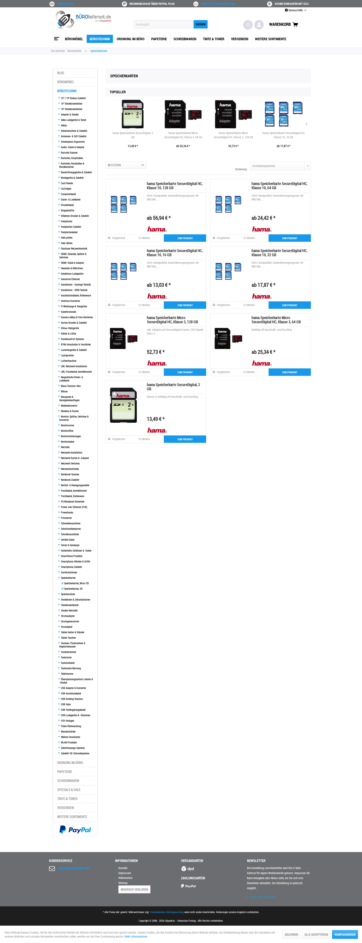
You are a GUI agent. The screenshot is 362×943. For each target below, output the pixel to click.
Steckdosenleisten (69, 605)
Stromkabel (66, 626)
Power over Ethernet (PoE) (73, 507)
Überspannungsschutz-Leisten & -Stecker (76, 680)
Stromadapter (67, 615)
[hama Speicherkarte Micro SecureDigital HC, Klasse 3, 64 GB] (183, 114)
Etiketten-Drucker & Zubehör (74, 215)
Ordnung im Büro (70, 762)
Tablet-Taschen (68, 637)
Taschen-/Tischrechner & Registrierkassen (72, 644)
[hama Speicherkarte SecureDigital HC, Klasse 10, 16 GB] (123, 271)
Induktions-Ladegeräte (71, 273)
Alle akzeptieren (316, 934)
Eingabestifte (67, 210)
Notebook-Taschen (69, 474)
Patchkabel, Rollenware (72, 496)
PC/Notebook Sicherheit (72, 501)
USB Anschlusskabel (70, 693)
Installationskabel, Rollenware (75, 295)
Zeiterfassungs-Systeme (72, 747)
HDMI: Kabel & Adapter (72, 262)
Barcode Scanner (69, 152)
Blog (60, 73)
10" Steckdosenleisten (71, 103)
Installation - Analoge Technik (75, 284)
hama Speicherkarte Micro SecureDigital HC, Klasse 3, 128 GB (233, 135)
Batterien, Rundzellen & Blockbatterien (71, 165)
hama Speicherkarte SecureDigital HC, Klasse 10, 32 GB (283, 135)
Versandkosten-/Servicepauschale (166, 912)
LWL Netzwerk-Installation (73, 366)
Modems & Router (69, 411)
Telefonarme (66, 673)
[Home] (56, 37)
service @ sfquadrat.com (218, 4)
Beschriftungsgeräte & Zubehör (76, 172)
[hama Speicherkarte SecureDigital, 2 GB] (133, 114)
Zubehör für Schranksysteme (74, 753)
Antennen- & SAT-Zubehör (73, 136)
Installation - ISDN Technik (73, 290)
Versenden (65, 807)
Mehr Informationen (136, 936)
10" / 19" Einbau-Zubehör (73, 98)
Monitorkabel (67, 441)
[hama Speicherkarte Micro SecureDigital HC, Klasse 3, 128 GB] (233, 114)
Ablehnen (291, 934)
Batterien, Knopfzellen (71, 158)
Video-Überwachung (70, 726)
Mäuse (63, 391)
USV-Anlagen (67, 720)
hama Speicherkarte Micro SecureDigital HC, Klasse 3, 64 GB (183, 135)
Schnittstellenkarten (70, 528)
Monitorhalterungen (70, 436)
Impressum (124, 873)
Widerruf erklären (134, 889)
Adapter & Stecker (69, 114)
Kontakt (122, 868)
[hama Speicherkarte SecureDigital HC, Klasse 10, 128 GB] (123, 204)
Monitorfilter (67, 430)
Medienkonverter (68, 405)
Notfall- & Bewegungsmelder (74, 485)
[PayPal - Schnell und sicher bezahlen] (75, 829)
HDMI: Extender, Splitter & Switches (73, 255)
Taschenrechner (68, 652)
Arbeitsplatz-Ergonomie (72, 141)
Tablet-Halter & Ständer (72, 632)
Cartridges (65, 188)
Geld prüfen (66, 237)
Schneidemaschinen (70, 523)
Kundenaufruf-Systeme (72, 339)
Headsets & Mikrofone (71, 268)
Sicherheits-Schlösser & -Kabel (75, 550)
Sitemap (123, 883)
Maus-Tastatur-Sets (70, 386)
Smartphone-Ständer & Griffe (75, 561)
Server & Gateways (69, 545)
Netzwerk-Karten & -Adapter (74, 458)
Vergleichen (118, 238)
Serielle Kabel (67, 539)
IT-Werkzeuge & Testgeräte (73, 306)
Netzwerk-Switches (70, 463)
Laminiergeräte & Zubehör (73, 349)
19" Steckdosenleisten (71, 109)
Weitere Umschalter (70, 737)
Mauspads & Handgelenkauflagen (69, 398)
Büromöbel (65, 82)
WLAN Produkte (68, 742)
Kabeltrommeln (68, 311)
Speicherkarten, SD (72, 588)
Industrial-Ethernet (70, 279)
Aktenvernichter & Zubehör (73, 130)
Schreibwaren (68, 780)
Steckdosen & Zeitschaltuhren (75, 599)
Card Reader (66, 183)
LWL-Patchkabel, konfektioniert (76, 371)
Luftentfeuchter (68, 360)
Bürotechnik (67, 91)
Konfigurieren (345, 934)
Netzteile (65, 447)
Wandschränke (67, 731)
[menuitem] (171, 24)
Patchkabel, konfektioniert (73, 490)
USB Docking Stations (71, 698)
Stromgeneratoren (69, 621)
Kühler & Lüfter (68, 333)
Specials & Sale (68, 789)
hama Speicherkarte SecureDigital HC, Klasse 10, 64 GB (279, 185)
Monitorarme (67, 425)
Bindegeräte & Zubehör (72, 177)
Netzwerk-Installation (71, 452)
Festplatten (66, 221)
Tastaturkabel (67, 662)
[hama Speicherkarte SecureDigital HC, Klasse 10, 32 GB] (284, 114)
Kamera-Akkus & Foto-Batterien (76, 317)
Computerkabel (68, 194)
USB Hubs (65, 704)
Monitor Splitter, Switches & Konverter (74, 418)
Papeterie (64, 771)
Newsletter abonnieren (263, 897)
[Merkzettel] (248, 25)
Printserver (66, 517)
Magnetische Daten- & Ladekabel (71, 378)
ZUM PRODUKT (185, 238)
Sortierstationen (68, 572)
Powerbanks (66, 512)
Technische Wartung (70, 668)
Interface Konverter (70, 300)
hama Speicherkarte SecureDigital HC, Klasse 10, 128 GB (175, 185)
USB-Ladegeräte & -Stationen (75, 715)
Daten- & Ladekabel (70, 199)
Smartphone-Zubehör (71, 566)
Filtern (115, 165)
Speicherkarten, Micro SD (75, 583)
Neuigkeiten (66, 4)
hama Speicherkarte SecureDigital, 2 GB (132, 135)
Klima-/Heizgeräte (69, 328)
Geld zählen (66, 243)
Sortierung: (241, 169)
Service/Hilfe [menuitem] (295, 10)
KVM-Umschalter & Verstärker (75, 344)
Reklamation (125, 878)
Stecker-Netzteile (69, 610)
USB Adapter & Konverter (73, 688)
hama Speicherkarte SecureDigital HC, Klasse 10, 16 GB (175, 252)
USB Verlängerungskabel (72, 709)
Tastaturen (66, 657)
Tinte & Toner (67, 798)
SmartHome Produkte (71, 556)
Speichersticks (67, 594)
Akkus (63, 125)
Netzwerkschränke (69, 468)
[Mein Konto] (259, 25)
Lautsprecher (67, 355)
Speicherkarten (68, 577)
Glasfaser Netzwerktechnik (73, 248)
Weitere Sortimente (72, 816)
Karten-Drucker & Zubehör (73, 322)
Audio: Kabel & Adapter (72, 147)
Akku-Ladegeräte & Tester (73, 119)
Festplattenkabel (69, 232)
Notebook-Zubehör (69, 479)
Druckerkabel (67, 205)
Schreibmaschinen (69, 534)
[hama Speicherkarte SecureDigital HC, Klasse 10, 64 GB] (228, 204)
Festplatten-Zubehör (70, 226)
